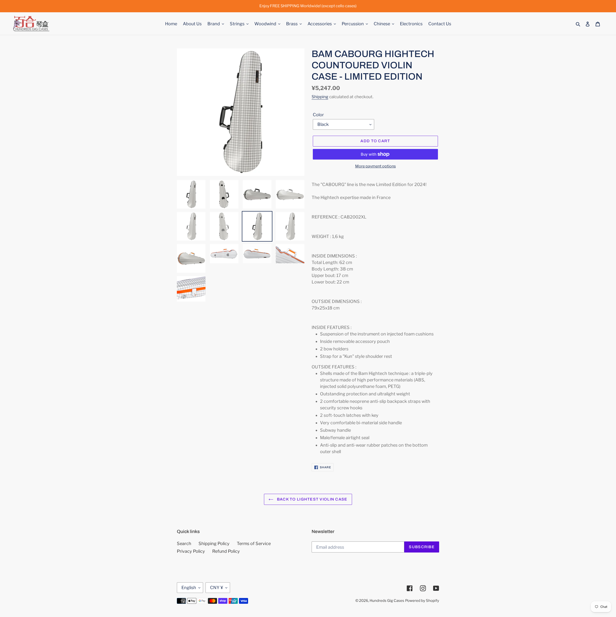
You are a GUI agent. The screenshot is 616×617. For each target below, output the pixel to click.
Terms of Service (254, 543)
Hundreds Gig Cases (387, 600)
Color (318, 114)
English (188, 587)
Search (184, 543)
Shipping (320, 96)
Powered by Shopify (422, 600)
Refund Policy (226, 551)
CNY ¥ (216, 587)
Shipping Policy (214, 543)
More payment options (375, 166)
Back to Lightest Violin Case (311, 499)
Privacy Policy (191, 551)
